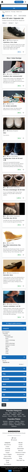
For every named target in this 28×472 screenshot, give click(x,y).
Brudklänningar (9, 336)
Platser (20, 456)
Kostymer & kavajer (10, 345)
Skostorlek (6, 379)
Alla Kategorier (5, 332)
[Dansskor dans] (14, 265)
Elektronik (7, 450)
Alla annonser (7, 444)
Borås (23, 424)
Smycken (4, 416)
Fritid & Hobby (7, 456)
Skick (4, 384)
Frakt (4, 389)
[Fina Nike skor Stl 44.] (14, 208)
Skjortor (7, 346)
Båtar (10, 412)
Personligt (5, 333)
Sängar (19, 412)
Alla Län (4, 360)
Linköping (11, 424)
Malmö (10, 423)
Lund (15, 423)
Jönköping (4, 424)
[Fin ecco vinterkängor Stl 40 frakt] (14, 180)
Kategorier (6, 328)
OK (10, 470)
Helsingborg (21, 423)
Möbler (14, 412)
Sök (14, 8)
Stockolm (5, 421)
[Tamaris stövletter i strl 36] (14, 296)
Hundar (19, 416)
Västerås (17, 421)
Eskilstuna (14, 426)
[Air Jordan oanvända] (14, 96)
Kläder (18, 414)
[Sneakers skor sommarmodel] (14, 66)
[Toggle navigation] (25, 2)
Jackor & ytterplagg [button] (23, 15)
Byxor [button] (15, 15)
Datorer (10, 416)
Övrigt (7, 353)
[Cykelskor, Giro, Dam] (14, 32)
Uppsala (5, 423)
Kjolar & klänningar (10, 343)
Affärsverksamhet (7, 458)
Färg (4, 374)
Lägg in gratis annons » (14, 323)
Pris (4, 368)
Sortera (4, 23)
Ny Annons (19, 2)
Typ (16, 23)
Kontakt (20, 444)
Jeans (7, 341)
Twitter (14, 438)
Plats (4, 357)
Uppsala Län (6, 362)
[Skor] (14, 123)
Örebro (22, 421)
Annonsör (6, 400)
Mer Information (16, 470)
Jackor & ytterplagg (10, 340)
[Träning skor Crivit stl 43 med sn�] (14, 149)
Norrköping (17, 424)
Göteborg (11, 421)
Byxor (7, 338)
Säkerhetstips (20, 448)
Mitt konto (20, 450)
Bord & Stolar (6, 414)
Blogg (20, 458)
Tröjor (7, 351)
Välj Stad (11, 23)
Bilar (6, 412)
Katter (24, 416)
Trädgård (13, 414)
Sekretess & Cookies (20, 452)
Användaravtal (20, 454)
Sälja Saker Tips (20, 460)
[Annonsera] (2, 2)
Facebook (14, 440)
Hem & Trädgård (7, 454)
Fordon (7, 446)
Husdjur (7, 452)
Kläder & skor (7, 335)
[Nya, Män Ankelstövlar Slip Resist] (14, 235)
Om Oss (20, 446)
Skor (7, 348)
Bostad (7, 460)
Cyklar (14, 416)
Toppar (7, 349)
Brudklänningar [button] (9, 15)
